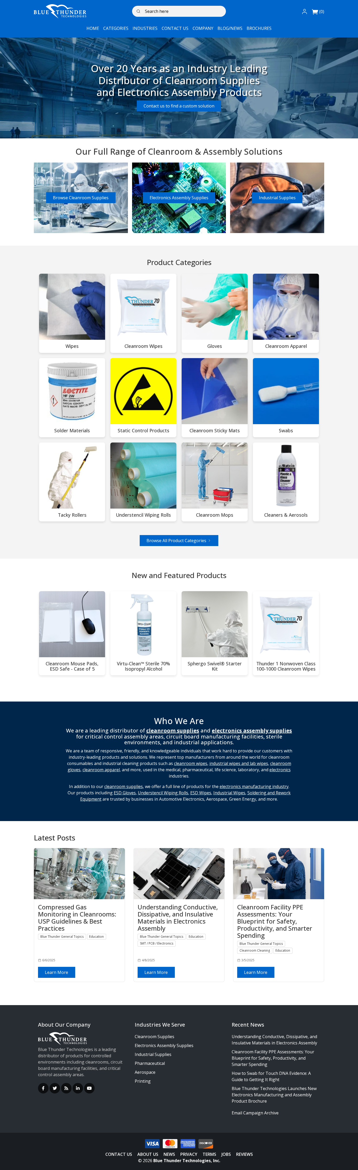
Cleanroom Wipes (143, 346)
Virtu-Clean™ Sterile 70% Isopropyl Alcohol (143, 666)
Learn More (56, 972)
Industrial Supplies (277, 198)
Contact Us (118, 1154)
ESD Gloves (125, 793)
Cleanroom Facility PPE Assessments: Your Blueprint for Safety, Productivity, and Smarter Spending (273, 1058)
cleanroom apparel (101, 770)
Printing (143, 1081)
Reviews (244, 1154)
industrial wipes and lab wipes (238, 763)
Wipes (72, 346)
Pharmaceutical (150, 1063)
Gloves (214, 346)
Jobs (226, 1154)
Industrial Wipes (229, 793)
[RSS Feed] (66, 1088)
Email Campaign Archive (255, 1113)
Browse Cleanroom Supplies (81, 198)
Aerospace (145, 1072)
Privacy (188, 1154)
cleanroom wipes (190, 763)
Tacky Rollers (72, 515)
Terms (209, 1154)
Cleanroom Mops (214, 515)
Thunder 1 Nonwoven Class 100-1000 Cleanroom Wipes (286, 666)
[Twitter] (55, 1088)
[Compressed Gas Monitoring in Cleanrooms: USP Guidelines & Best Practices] (79, 873)
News (169, 1154)
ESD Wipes (200, 793)
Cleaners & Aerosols (286, 515)
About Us (147, 1154)
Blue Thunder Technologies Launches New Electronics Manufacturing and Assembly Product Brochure (274, 1095)
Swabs (286, 430)
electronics (280, 770)
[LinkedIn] (78, 1088)
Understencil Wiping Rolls (143, 515)
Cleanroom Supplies (154, 1036)
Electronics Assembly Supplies (179, 198)
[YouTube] (89, 1088)
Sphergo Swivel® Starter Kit (215, 666)
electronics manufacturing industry (254, 786)
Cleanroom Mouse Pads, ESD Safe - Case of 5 (72, 666)
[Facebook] (43, 1088)
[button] (304, 11)
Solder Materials (72, 430)
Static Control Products (143, 430)
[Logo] (60, 11)
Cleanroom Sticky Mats (214, 430)
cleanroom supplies (123, 786)
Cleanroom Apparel (286, 346)
